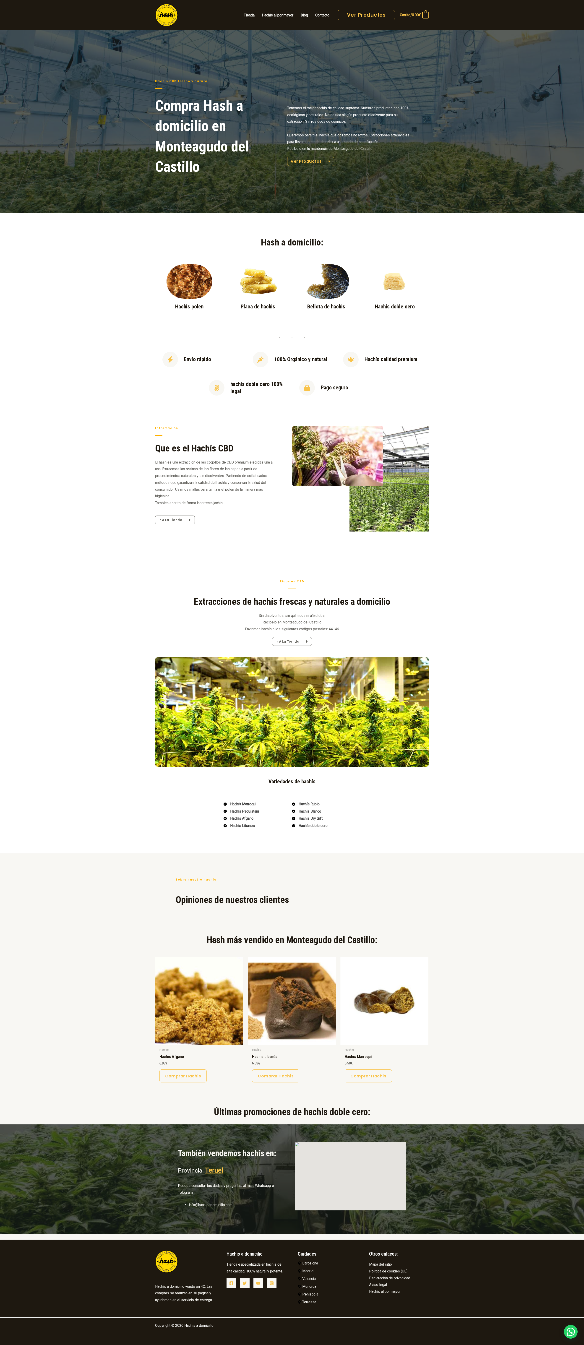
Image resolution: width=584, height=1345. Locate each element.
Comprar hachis (183, 1076)
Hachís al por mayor (385, 1291)
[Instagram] (271, 1283)
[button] (571, 1332)
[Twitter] (245, 1283)
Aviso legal (378, 1284)
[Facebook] (231, 1283)
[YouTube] (258, 1283)
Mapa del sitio (380, 1264)
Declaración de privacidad (389, 1278)
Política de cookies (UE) (388, 1271)
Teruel (214, 1170)
